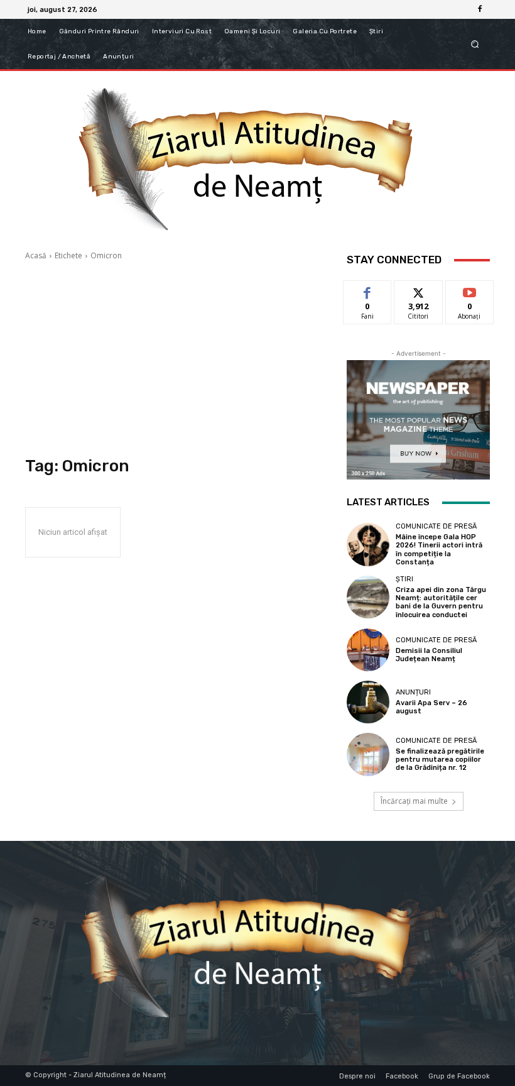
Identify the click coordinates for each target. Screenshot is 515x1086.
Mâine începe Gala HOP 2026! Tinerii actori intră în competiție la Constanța (439, 549)
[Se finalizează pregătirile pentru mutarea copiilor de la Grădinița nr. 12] (368, 754)
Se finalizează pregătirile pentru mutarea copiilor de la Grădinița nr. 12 (440, 759)
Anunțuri (413, 692)
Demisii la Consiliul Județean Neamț (429, 655)
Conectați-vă (418, 294)
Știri (404, 579)
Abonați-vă (470, 290)
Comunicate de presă (436, 526)
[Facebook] (479, 9)
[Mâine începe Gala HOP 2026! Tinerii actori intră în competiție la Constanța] (368, 544)
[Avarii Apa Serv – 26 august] (368, 702)
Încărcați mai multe (414, 801)
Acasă (35, 255)
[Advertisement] (177, 359)
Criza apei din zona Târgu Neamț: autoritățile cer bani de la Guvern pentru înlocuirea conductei (441, 602)
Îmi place (367, 290)
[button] (475, 44)
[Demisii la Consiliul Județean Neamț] (368, 649)
